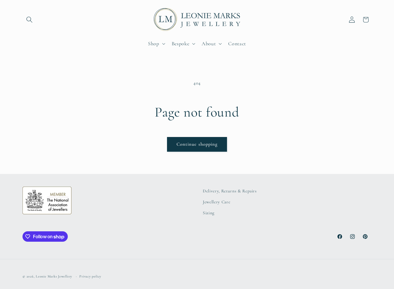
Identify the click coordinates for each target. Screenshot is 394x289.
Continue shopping (197, 144)
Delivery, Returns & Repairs (230, 191)
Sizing (209, 212)
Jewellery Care (216, 201)
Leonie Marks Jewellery (54, 276)
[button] (29, 20)
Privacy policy (90, 276)
